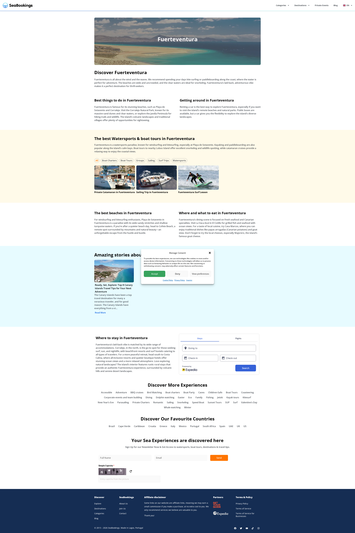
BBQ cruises (136, 392)
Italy (173, 426)
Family (199, 397)
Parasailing (123, 402)
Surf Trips (164, 160)
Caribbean (139, 426)
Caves (201, 392)
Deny (177, 273)
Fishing (210, 397)
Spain (222, 426)
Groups (140, 160)
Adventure (121, 392)
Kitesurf (247, 397)
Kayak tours (232, 397)
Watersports (179, 160)
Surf (235, 402)
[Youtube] (247, 528)
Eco (190, 397)
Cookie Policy (168, 280)
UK (238, 426)
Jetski (220, 397)
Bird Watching (154, 392)
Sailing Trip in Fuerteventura (152, 192)
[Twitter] (241, 528)
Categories (281, 5)
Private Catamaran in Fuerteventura (114, 192)
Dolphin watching (165, 397)
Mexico (183, 426)
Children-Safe (215, 392)
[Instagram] (258, 528)
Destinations (300, 5)
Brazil (112, 426)
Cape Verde (124, 426)
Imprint (189, 280)
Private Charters (141, 402)
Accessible (106, 392)
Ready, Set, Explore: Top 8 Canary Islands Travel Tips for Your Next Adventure (114, 288)
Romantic (158, 402)
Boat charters (172, 392)
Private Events (322, 5)
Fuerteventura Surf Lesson (193, 192)
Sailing (151, 160)
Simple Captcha (106, 466)
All (97, 160)
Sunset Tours (215, 402)
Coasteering (247, 392)
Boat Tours (126, 160)
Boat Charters (109, 160)
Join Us (122, 508)
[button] (209, 252)
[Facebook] (235, 528)
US (245, 426)
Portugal (194, 426)
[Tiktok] (252, 528)
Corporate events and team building (123, 397)
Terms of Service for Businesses (245, 514)
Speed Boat (198, 402)
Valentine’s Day (249, 402)
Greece (163, 426)
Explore (97, 503)
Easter (181, 397)
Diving (149, 397)
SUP (227, 402)
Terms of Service (243, 508)
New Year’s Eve (106, 402)
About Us (123, 503)
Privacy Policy (179, 280)
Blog (336, 5)
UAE (231, 426)
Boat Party (189, 392)
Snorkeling (182, 402)
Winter (187, 407)
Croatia (152, 426)
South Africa (209, 426)
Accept (154, 273)
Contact (122, 513)
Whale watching (172, 407)
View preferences (200, 273)
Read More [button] (100, 312)
